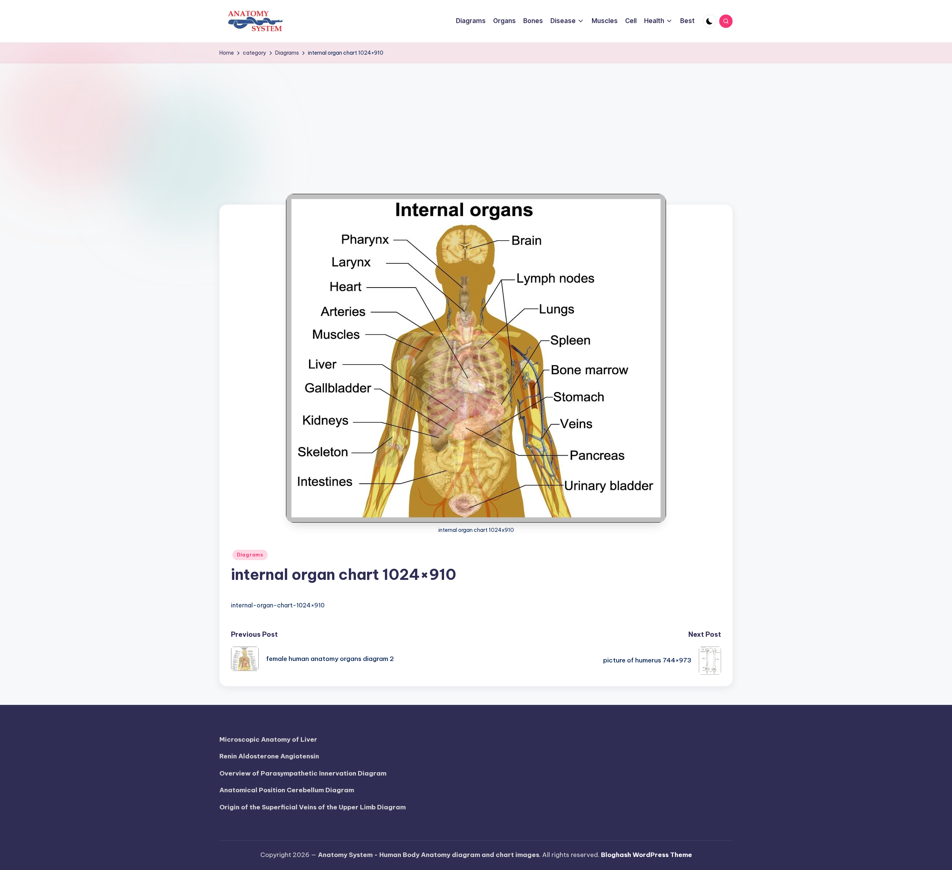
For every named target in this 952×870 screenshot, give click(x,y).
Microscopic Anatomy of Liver (268, 739)
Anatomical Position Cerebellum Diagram (286, 790)
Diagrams (250, 555)
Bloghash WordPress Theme (646, 855)
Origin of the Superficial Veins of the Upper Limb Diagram (312, 807)
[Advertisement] (476, 119)
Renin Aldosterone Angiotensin (269, 756)
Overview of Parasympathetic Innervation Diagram (302, 773)
